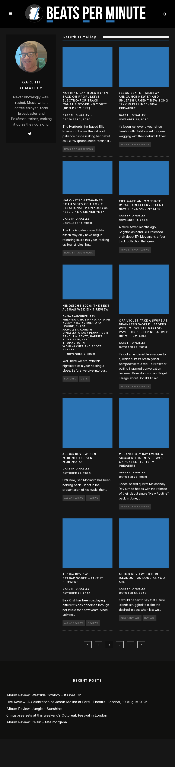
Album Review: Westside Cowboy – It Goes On (43, 695)
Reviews (93, 498)
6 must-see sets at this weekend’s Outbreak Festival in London (56, 715)
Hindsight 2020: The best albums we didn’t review (86, 307)
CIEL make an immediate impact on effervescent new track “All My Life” (141, 205)
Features (70, 379)
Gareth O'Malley (76, 115)
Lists (84, 379)
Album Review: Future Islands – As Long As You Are (142, 578)
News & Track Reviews (78, 149)
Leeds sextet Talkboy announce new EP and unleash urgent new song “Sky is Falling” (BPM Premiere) (143, 100)
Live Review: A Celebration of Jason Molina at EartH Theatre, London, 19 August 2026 (76, 702)
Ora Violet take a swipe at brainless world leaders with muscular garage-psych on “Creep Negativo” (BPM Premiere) (144, 328)
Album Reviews (73, 498)
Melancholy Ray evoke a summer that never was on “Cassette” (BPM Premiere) (141, 460)
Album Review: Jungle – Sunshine (34, 709)
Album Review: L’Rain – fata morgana (36, 722)
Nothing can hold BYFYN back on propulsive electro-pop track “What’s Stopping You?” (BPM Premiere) (85, 100)
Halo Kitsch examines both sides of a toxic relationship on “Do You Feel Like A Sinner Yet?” (86, 206)
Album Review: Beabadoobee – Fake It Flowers (83, 578)
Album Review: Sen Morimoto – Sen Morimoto (79, 458)
